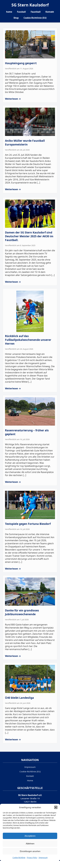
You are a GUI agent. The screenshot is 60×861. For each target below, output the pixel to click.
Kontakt (49, 11)
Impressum (43, 857)
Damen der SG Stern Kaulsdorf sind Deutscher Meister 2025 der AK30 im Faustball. (29, 236)
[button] (55, 807)
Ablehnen (30, 843)
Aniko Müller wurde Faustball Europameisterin (25, 142)
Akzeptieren (30, 836)
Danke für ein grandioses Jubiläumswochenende (22, 612)
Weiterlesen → (13, 98)
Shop (16, 17)
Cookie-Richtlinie (19, 857)
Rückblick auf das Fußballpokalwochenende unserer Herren (28, 339)
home (9, 11)
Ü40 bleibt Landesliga (19, 698)
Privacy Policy (32, 857)
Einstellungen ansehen (30, 851)
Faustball (36, 11)
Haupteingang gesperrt (21, 63)
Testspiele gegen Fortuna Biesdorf (28, 524)
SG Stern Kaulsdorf (30, 5)
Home (30, 780)
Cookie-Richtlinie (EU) (35, 17)
